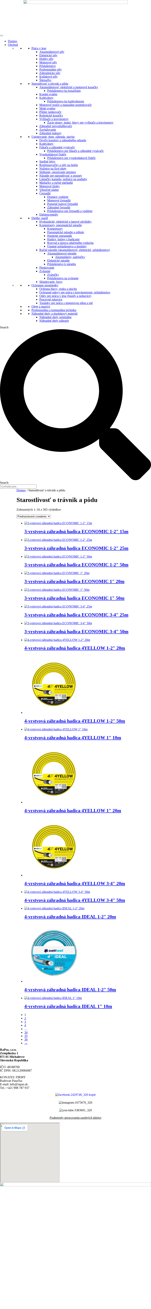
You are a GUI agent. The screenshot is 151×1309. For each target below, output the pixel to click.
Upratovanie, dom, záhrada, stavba (53, 136)
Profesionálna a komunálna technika (53, 310)
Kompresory (55, 228)
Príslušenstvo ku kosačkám (64, 90)
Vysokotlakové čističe (52, 154)
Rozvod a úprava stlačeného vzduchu (70, 243)
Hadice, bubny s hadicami (63, 239)
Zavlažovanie (47, 129)
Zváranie (44, 271)
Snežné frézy (47, 161)
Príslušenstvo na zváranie (62, 278)
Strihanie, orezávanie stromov (57, 172)
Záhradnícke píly (49, 73)
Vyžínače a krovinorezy (54, 119)
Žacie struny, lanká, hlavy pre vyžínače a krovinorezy (80, 122)
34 (26, 1032)
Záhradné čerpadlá (58, 207)
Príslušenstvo (47, 66)
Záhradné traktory (50, 133)
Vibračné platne (49, 189)
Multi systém (47, 108)
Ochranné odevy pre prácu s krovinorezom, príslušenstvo (74, 292)
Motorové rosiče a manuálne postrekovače (65, 105)
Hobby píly (46, 59)
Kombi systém (48, 94)
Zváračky (53, 274)
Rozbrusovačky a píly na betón (58, 165)
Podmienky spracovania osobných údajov (75, 1117)
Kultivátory (46, 97)
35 (26, 1036)
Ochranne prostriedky (44, 285)
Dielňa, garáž (39, 218)
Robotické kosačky (51, 115)
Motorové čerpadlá (59, 200)
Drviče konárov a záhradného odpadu (62, 140)
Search (4, 327)
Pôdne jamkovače (50, 112)
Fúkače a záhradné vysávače (57, 147)
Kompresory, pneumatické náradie (60, 225)
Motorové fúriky (49, 186)
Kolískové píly (48, 76)
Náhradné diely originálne (55, 317)
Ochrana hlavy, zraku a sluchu (58, 288)
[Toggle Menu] (1, 35)
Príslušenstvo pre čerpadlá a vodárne (69, 211)
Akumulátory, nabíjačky (70, 257)
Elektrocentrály (48, 214)
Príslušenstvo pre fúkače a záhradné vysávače (75, 151)
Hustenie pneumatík (59, 235)
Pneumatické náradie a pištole (65, 232)
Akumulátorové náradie (61, 253)
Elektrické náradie (58, 260)
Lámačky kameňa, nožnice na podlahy (63, 179)
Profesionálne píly (50, 69)
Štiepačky (45, 80)
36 (26, 1039)
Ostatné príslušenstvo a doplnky (67, 246)
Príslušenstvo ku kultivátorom (65, 101)
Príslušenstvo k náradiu (61, 264)
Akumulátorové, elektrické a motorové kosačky (68, 87)
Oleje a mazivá (40, 306)
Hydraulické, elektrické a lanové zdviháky (65, 221)
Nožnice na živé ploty (52, 168)
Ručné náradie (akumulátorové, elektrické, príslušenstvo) (74, 250)
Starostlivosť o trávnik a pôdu (49, 83)
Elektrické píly (48, 55)
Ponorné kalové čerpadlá (62, 204)
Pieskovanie (46, 267)
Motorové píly (48, 62)
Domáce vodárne (57, 197)
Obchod (13, 44)
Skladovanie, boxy (51, 281)
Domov (12, 41)
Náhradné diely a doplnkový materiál (54, 313)
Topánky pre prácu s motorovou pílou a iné (66, 303)
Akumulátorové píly (51, 51)
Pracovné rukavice (50, 299)
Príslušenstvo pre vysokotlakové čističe (71, 158)
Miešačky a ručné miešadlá (56, 182)
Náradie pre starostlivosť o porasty (60, 175)
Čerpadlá (45, 193)
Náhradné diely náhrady (54, 320)
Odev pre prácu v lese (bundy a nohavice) (65, 296)
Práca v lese (38, 48)
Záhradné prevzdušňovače (55, 126)
